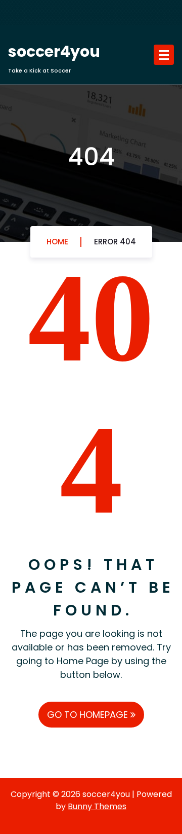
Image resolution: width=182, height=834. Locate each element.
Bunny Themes (97, 806)
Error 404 (115, 241)
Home (57, 241)
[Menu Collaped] (164, 55)
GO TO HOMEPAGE (88, 714)
